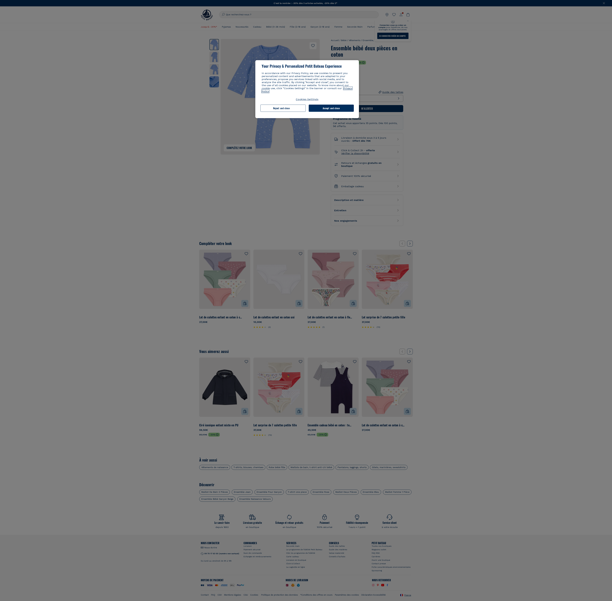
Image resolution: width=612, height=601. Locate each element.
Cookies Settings (307, 99)
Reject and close (281, 108)
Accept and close (331, 108)
